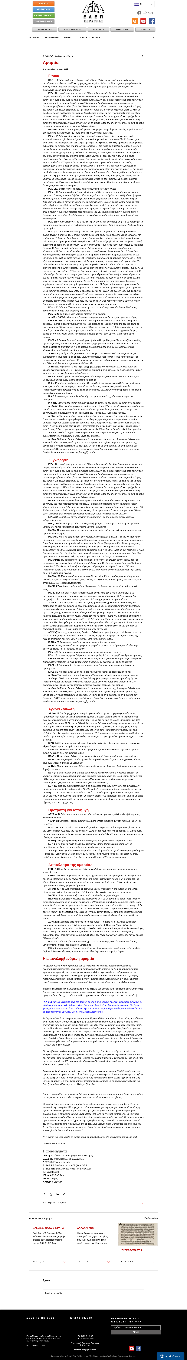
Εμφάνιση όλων (151, 1218)
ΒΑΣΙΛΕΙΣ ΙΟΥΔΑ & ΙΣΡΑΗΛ (48, 1228)
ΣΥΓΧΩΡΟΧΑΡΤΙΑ (131, 1250)
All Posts (34, 37)
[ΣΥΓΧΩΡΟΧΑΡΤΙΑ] (138, 1234)
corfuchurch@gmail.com (85, 1350)
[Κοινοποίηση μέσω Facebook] (44, 1194)
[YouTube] (143, 21)
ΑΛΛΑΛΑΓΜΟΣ (85, 1228)
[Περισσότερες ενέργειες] (142, 56)
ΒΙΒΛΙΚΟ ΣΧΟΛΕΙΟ (90, 37)
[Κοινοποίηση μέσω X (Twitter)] (51, 1194)
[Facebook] (152, 21)
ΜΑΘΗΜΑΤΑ (52, 37)
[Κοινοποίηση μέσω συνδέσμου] (64, 1194)
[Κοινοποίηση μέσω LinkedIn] (57, 1194)
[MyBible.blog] (135, 21)
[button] (72, 29)
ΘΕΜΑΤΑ (69, 37)
